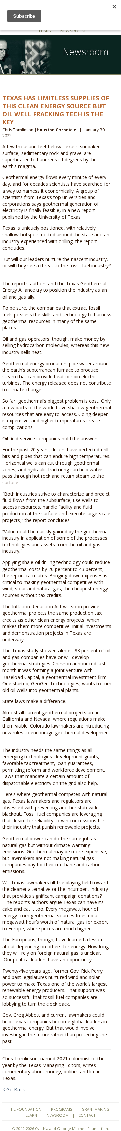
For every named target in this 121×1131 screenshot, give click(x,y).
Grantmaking (95, 1109)
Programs (61, 1109)
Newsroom (72, 31)
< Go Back (13, 1089)
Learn (45, 31)
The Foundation (25, 1109)
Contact (87, 1115)
